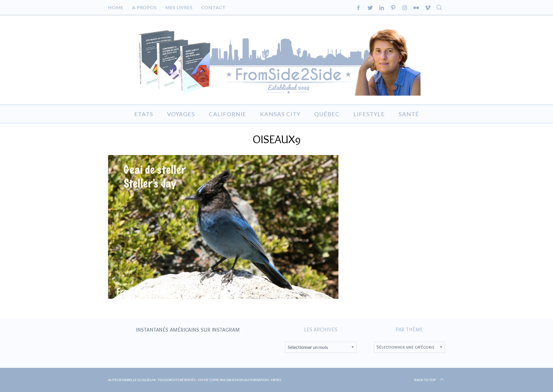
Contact (213, 7)
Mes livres (179, 7)
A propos (144, 7)
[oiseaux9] (223, 297)
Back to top (425, 380)
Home (116, 7)
